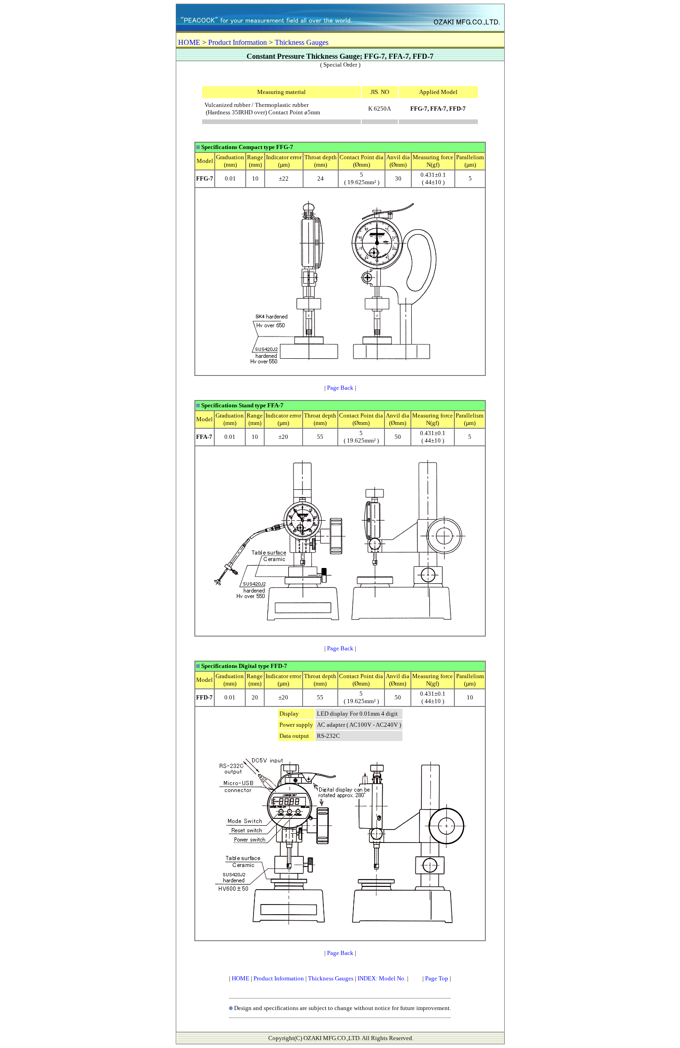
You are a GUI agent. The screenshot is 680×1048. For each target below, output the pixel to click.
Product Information (237, 42)
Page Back (340, 387)
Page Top (436, 978)
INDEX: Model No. (382, 978)
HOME (189, 42)
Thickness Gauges (301, 42)
